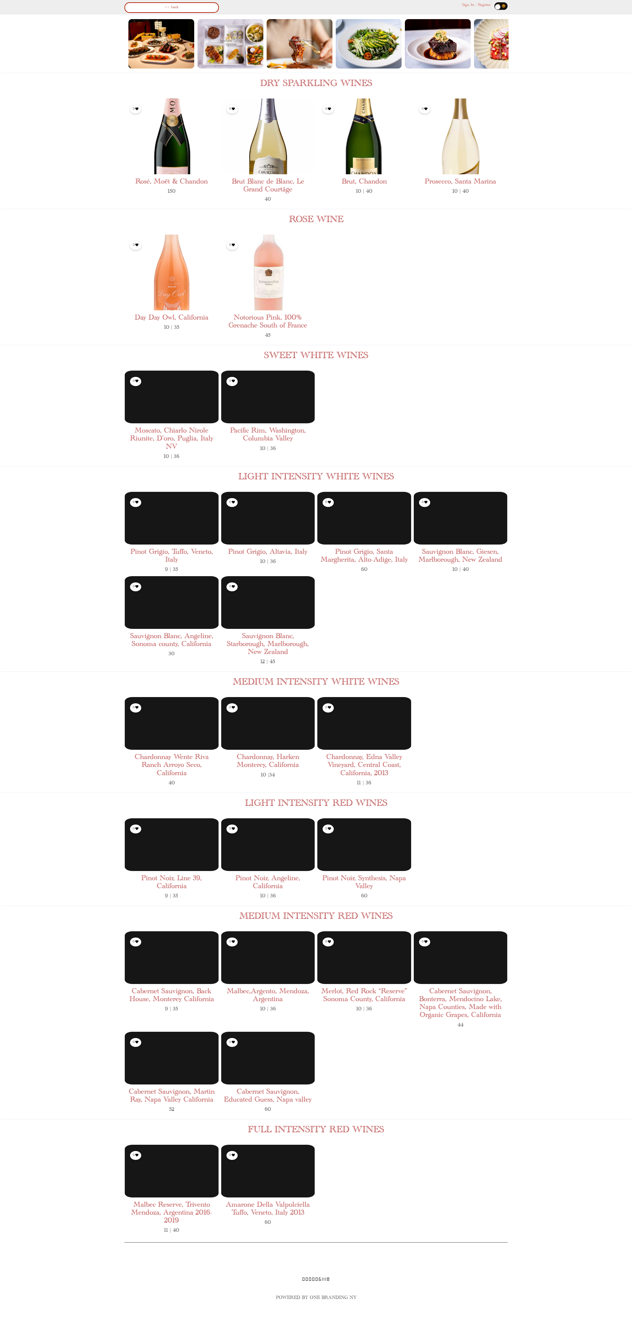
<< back (171, 7)
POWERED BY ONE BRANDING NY (316, 1298)
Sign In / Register (476, 5)
